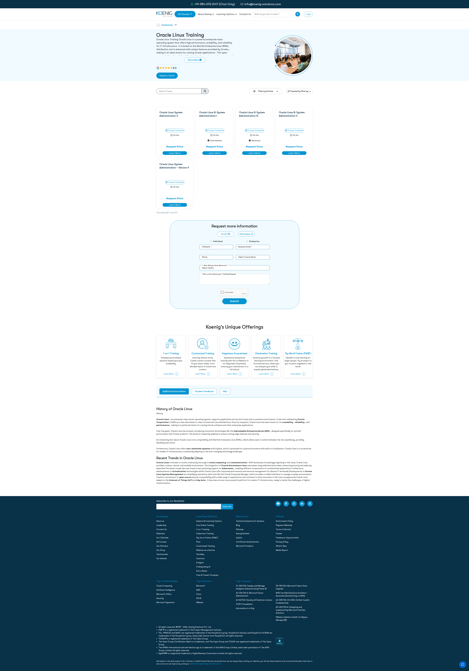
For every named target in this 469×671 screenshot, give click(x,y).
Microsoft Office (163, 594)
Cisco (198, 594)
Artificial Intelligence (165, 590)
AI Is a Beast (201, 571)
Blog (238, 525)
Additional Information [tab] (174, 391)
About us (160, 521)
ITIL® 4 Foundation (244, 604)
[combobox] (175, 26)
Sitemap (240, 529)
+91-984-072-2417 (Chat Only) (215, 4)
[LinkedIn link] (302, 503)
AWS (198, 590)
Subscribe (227, 506)
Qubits (239, 538)
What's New (281, 546)
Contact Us (245, 14)
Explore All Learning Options (209, 521)
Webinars (160, 533)
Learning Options (226, 14)
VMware (199, 602)
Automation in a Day (245, 608)
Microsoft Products (244, 546)
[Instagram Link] (294, 503)
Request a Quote (167, 75)
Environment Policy (284, 521)
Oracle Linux (167, 25)
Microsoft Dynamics (165, 602)
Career (279, 533)
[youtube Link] (278, 503)
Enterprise (254, 241)
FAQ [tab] (225, 391)
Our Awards (161, 558)
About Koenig (205, 14)
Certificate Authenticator (247, 542)
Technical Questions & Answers (250, 521)
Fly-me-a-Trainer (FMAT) (207, 538)
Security (160, 598)
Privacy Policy (282, 542)
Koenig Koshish (242, 533)
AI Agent (200, 562)
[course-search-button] (205, 91)
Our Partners (162, 546)
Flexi (198, 542)
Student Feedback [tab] (204, 391)
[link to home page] (164, 14)
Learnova (200, 558)
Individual (218, 241)
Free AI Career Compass (207, 575)
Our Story (160, 550)
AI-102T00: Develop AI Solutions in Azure (254, 600)
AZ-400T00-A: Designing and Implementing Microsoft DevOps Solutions (290, 610)
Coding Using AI (203, 567)
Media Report (282, 550)
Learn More (175, 153)
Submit (234, 301)
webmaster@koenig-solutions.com (205, 664)
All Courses (183, 14)
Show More (193, 60)
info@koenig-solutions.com (263, 4)
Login (308, 14)
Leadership (161, 525)
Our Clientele (162, 538)
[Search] (297, 14)
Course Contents (176, 130)
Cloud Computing (164, 586)
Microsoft (200, 586)
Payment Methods (284, 525)
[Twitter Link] (310, 503)
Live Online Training (205, 525)
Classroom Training (205, 533)
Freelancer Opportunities (287, 538)
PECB (198, 598)
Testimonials (162, 554)
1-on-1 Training (202, 529)
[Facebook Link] (286, 503)
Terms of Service (283, 529)
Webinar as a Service (205, 550)
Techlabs (200, 554)
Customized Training (205, 546)
